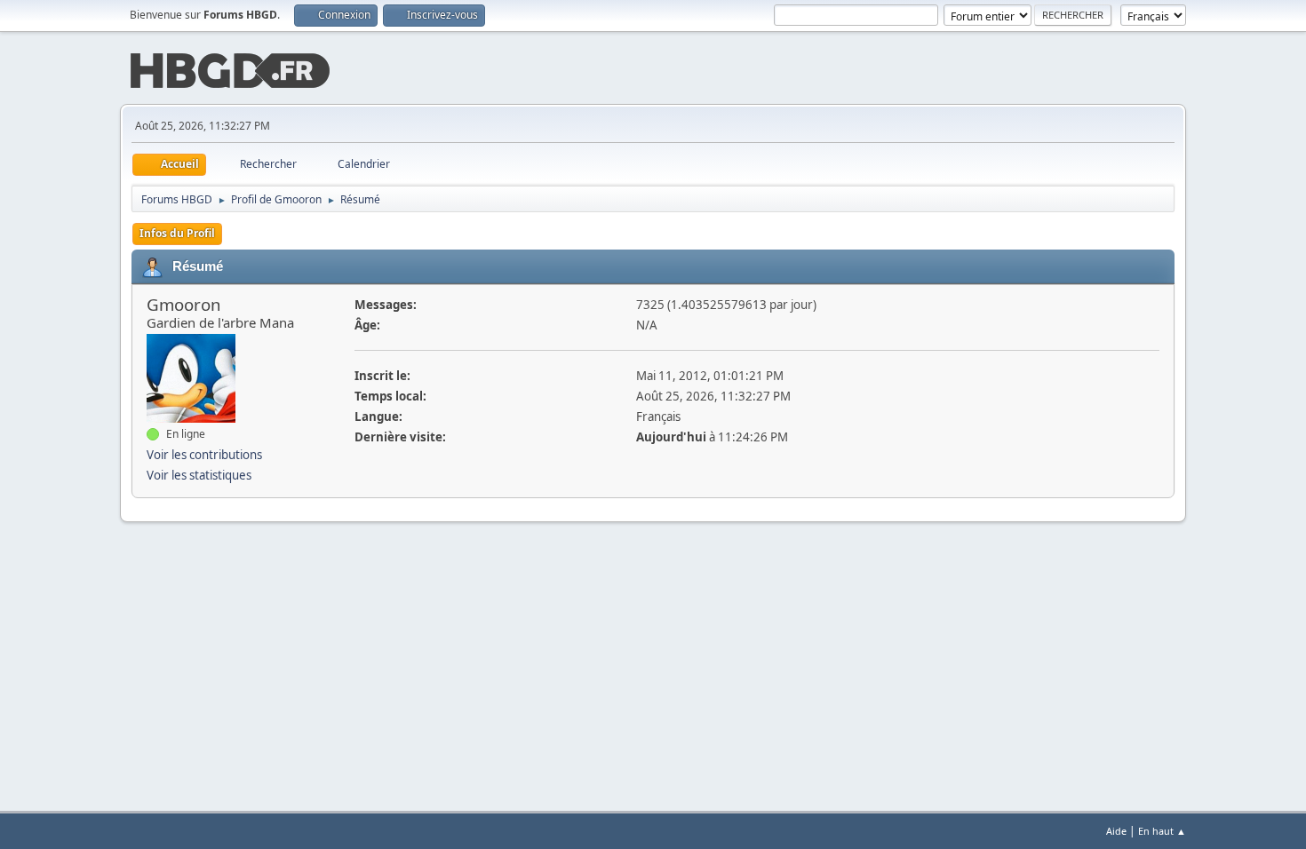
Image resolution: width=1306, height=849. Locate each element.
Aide (1116, 830)
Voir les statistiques (199, 475)
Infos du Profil (177, 233)
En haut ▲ (1162, 830)
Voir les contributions (204, 455)
